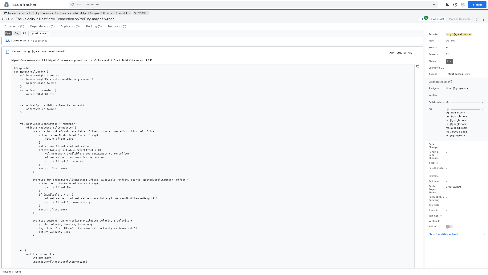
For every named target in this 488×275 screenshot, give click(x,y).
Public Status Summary (436, 198)
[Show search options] (434, 4)
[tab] (14, 26)
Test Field (434, 205)
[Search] (73, 4)
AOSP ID (433, 163)
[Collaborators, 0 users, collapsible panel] (465, 102)
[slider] (425, 149)
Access (433, 74)
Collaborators (436, 102)
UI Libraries (109, 13)
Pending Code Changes (434, 155)
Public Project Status (433, 189)
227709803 (140, 13)
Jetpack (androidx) (67, 13)
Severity (433, 54)
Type (431, 40)
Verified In (434, 221)
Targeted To (435, 215)
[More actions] (483, 19)
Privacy (7, 271)
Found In (433, 210)
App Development (45, 13)
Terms (18, 271)
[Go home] (3, 19)
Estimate (434, 176)
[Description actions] (417, 53)
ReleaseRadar (436, 169)
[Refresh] (7, 19)
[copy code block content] (418, 66)
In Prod (433, 226)
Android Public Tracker (20, 13)
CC (430, 109)
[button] (456, 41)
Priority (433, 47)
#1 (63, 51)
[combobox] (254, 4)
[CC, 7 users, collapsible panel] (465, 109)
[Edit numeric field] (465, 67)
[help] (455, 4)
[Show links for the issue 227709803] (147, 13)
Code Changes (434, 146)
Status (432, 61)
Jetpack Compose (90, 13)
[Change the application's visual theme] (447, 4)
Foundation (124, 13)
